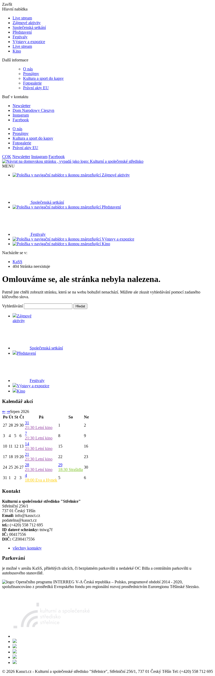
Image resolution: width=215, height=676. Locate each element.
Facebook (21, 120)
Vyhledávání (12, 306)
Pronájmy (31, 73)
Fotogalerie (32, 83)
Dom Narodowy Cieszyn (33, 110)
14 (27, 444)
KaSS (17, 261)
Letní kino (38, 427)
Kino (17, 51)
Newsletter (21, 105)
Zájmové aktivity (27, 22)
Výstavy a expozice (29, 41)
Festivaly (20, 37)
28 (27, 465)
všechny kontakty (27, 548)
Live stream (22, 18)
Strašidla (70, 469)
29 (60, 465)
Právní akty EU (36, 88)
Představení (22, 32)
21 (27, 454)
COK (6, 156)
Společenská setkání (29, 27)
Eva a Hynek (41, 480)
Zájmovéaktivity (22, 318)
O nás (28, 69)
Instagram (21, 115)
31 (27, 423)
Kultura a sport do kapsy (43, 78)
